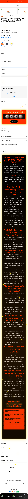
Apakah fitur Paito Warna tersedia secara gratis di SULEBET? (13, 419)
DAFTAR (13, 496)
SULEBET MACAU (6, 57)
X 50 (3, 82)
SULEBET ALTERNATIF (7, 61)
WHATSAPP (19, 496)
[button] (14, 136)
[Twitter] (4, 152)
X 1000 (3, 73)
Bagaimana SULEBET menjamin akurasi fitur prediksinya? (14, 415)
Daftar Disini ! (20, 1)
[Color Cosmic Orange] (2, 44)
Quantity (3, 101)
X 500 (3, 78)
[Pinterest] (6, 152)
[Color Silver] (11, 44)
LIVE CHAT (24, 496)
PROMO (3, 496)
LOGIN (8, 496)
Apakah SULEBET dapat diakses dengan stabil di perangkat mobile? (14, 427)
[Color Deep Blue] (6, 44)
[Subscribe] (23, 483)
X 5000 (3, 69)
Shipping (7, 32)
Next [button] (26, 1)
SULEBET (13, 175)
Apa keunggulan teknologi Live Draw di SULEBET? (12, 411)
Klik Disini (14, 121)
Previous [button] (1, 1)
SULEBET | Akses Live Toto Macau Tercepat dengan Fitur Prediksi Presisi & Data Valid (14, 1)
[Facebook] (2, 152)
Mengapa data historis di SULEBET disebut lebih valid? (13, 423)
